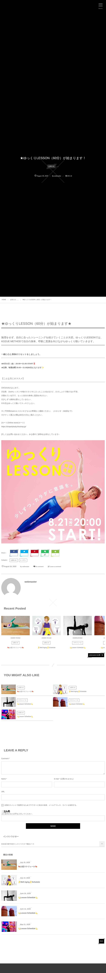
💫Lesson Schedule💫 (77, 647)
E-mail (56, 779)
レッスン (23, 560)
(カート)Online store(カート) (12, 423)
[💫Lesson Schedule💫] (77, 625)
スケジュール (77, 643)
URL (3, 792)
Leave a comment (55, 566)
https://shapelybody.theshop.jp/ (13, 426)
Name (3, 779)
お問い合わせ (14, 434)
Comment (5, 758)
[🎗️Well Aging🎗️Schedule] (46, 625)
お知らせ (51, 166)
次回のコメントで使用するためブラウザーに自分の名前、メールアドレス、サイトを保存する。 (41, 805)
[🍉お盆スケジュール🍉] (15, 625)
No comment (39, 566)
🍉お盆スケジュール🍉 (15, 647)
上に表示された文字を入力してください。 (17, 814)
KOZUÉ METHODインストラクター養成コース (17, 844)
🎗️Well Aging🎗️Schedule (46, 647)
